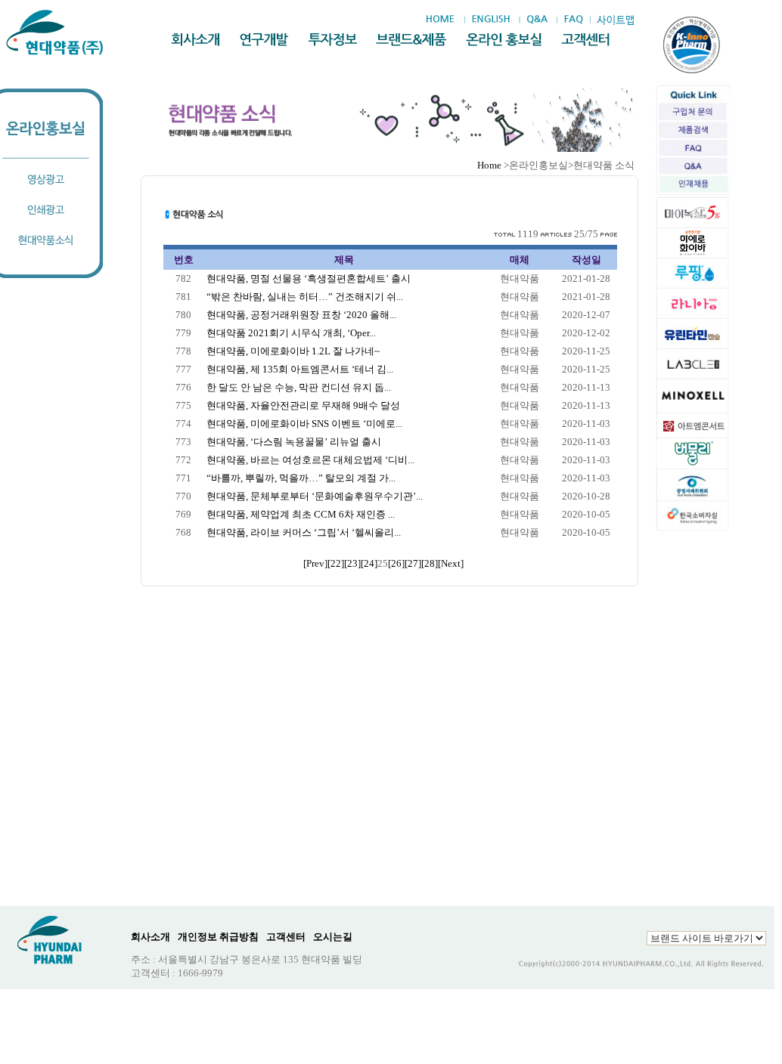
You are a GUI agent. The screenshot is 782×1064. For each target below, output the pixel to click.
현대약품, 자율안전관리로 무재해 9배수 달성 (303, 405)
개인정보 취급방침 (218, 936)
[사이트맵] (615, 20)
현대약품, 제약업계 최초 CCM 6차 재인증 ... (300, 514)
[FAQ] (574, 19)
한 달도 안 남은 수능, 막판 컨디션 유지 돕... (298, 387)
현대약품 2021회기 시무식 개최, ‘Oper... (291, 333)
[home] (444, 19)
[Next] (451, 563)
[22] (335, 563)
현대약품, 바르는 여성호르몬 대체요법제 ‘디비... (310, 460)
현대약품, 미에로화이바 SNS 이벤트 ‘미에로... (304, 423)
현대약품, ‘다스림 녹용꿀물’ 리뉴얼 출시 (293, 441)
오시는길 (332, 936)
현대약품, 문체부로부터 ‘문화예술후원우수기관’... (314, 496)
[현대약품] (55, 32)
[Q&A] (536, 19)
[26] (396, 563)
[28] (429, 563)
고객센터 (286, 936)
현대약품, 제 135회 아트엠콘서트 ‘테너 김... (299, 369)
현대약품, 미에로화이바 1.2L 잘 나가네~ (293, 351)
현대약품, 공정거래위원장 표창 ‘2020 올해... (301, 314)
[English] (490, 19)
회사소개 (150, 936)
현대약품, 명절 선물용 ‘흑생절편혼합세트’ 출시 (308, 278)
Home (489, 165)
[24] (369, 563)
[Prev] (315, 563)
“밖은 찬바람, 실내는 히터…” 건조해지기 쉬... (304, 296)
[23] (352, 563)
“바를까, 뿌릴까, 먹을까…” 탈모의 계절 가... (301, 478)
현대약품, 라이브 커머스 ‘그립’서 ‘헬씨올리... (303, 532)
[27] (413, 563)
